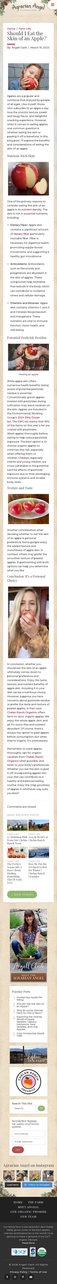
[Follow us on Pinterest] (23, 1277)
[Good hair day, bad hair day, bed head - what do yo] (9, 1175)
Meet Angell (28, 1207)
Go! (18, 1149)
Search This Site (22, 1103)
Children (23, 457)
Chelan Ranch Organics (22, 712)
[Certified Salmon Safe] (32, 1252)
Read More (28, 1243)
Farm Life (25, 28)
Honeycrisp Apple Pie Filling (29, 998)
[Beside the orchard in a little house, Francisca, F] (48, 1175)
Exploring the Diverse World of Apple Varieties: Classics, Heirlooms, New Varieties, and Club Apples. (29, 1023)
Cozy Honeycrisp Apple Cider (30, 1034)
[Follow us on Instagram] (15, 1277)
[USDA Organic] (42, 1252)
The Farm (35, 1202)
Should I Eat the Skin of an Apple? (30, 1005)
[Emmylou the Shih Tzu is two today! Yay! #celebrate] (22, 1175)
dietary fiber (21, 233)
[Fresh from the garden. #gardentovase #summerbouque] (35, 1175)
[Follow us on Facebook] (7, 1277)
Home (11, 28)
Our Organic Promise (28, 1211)
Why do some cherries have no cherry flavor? (30, 1011)
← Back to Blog (22, 894)
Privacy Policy (18, 1272)
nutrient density (31, 209)
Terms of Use (38, 1272)
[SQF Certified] (19, 1252)
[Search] (41, 1108)
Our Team (28, 1216)
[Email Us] (31, 1277)
